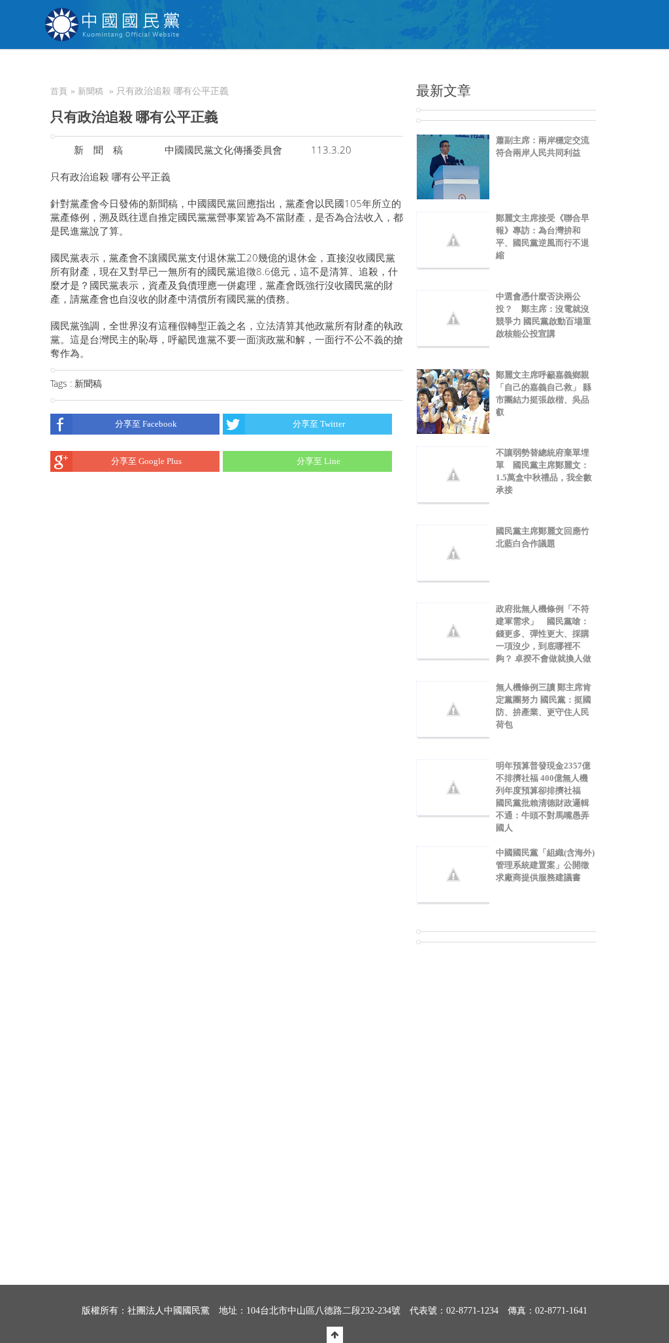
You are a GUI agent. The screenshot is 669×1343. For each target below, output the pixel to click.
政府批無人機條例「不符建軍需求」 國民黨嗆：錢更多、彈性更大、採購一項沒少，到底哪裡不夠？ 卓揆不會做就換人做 (543, 633)
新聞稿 (90, 91)
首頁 (58, 91)
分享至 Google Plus (146, 461)
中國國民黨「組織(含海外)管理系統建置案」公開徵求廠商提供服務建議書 (545, 865)
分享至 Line (318, 461)
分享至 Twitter (319, 424)
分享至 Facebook (146, 424)
